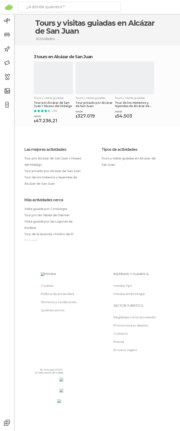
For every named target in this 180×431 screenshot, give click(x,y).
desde (37, 116)
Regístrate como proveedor (134, 317)
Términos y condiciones (58, 302)
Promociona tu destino (130, 325)
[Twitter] (48, 362)
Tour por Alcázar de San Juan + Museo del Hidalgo (53, 104)
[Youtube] (60, 362)
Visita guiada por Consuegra (45, 209)
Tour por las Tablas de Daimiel (46, 215)
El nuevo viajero (125, 350)
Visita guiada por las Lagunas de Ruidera (48, 224)
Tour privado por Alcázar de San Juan (93, 104)
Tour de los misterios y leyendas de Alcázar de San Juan (132, 104)
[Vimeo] (54, 362)
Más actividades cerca (43, 200)
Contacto (120, 333)
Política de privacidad (57, 294)
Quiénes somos (52, 310)
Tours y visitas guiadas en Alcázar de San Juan (128, 161)
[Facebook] (41, 362)
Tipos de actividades (119, 149)
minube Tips (122, 285)
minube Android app (129, 294)
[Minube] (9, 7)
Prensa (118, 342)
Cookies (47, 285)
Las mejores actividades (45, 149)
